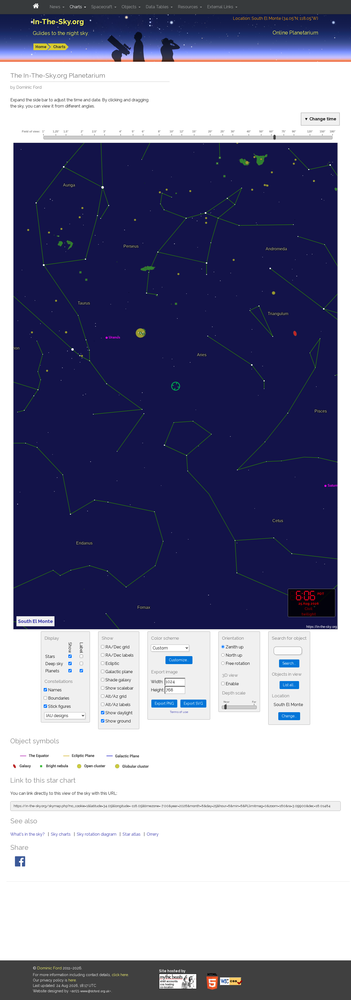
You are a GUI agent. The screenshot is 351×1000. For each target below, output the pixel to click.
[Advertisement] (178, 922)
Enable (232, 683)
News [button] (55, 6)
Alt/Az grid (115, 696)
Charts (59, 47)
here (72, 980)
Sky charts (61, 834)
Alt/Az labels (117, 704)
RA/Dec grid (117, 647)
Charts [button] (76, 6)
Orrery (153, 834)
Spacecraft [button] (102, 6)
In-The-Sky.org (58, 21)
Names (54, 690)
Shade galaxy (117, 679)
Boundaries (58, 698)
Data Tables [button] (158, 6)
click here (120, 975)
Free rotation (237, 663)
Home (41, 47)
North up (233, 655)
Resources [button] (188, 6)
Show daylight (118, 712)
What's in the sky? (28, 834)
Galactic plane (118, 671)
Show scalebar (118, 688)
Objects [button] (129, 6)
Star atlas (132, 834)
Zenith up (234, 647)
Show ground (117, 721)
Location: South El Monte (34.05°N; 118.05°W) (275, 18)
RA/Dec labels (119, 655)
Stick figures (59, 706)
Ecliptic (111, 663)
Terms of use (179, 712)
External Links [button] (220, 6)
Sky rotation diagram (97, 834)
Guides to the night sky (60, 33)
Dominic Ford (49, 968)
